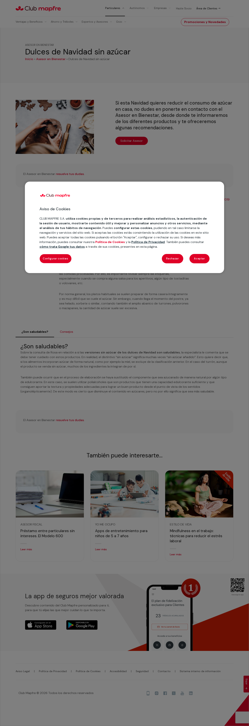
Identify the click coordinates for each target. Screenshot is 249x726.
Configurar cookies (55, 258)
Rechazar (172, 258)
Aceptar (199, 258)
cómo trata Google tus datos (62, 247)
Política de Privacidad (148, 242)
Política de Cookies (110, 242)
